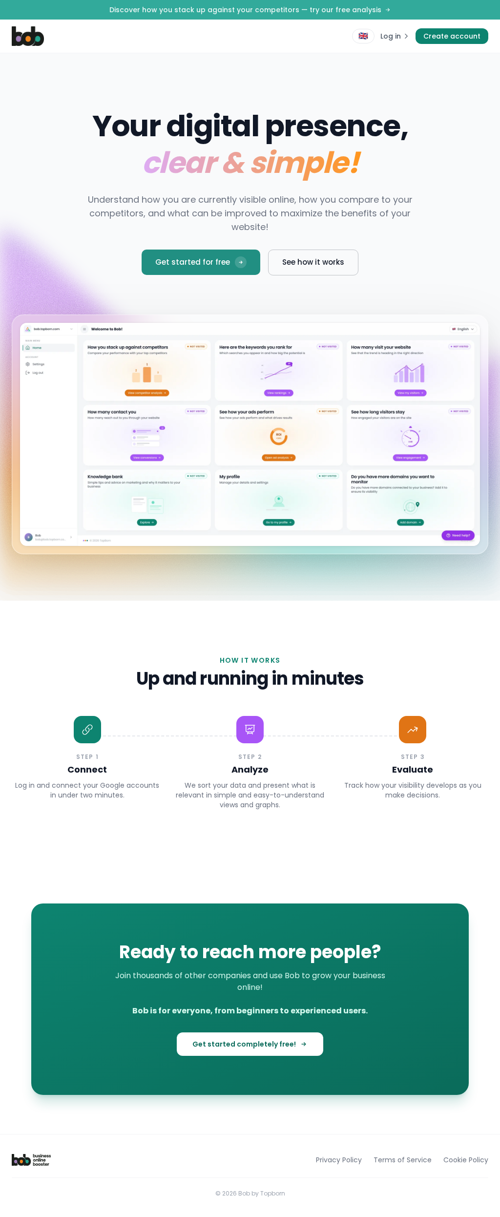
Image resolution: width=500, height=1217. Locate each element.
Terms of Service (403, 1160)
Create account (451, 36)
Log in (390, 36)
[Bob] (28, 36)
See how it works (313, 262)
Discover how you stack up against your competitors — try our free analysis (245, 10)
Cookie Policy (465, 1160)
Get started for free (192, 262)
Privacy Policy (339, 1160)
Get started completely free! (244, 1044)
